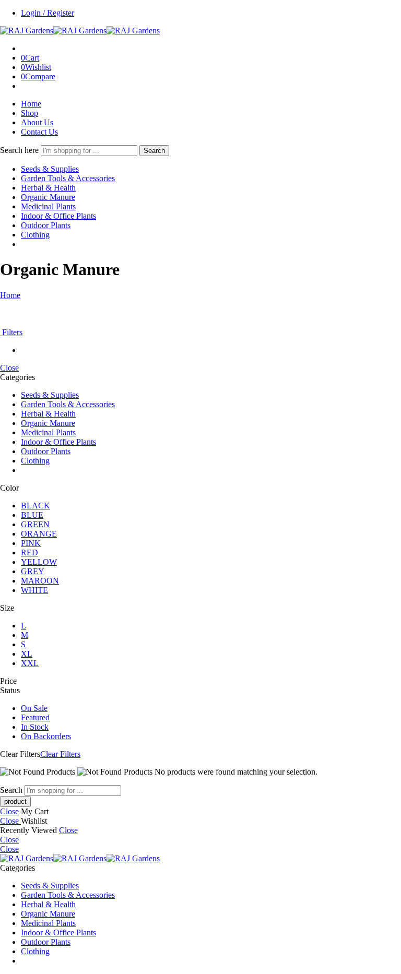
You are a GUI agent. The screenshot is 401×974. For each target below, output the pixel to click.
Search (154, 151)
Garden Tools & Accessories (68, 178)
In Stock (35, 726)
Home (31, 103)
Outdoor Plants (45, 225)
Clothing (35, 234)
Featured (35, 717)
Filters (11, 332)
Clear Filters (60, 754)
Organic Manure (48, 197)
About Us (37, 122)
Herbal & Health (48, 187)
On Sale (34, 708)
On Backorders (46, 736)
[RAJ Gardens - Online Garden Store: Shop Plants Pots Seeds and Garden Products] (80, 30)
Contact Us (39, 131)
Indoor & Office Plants (58, 215)
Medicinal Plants (48, 206)
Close (9, 367)
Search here (20, 150)
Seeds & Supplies (50, 168)
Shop (29, 113)
